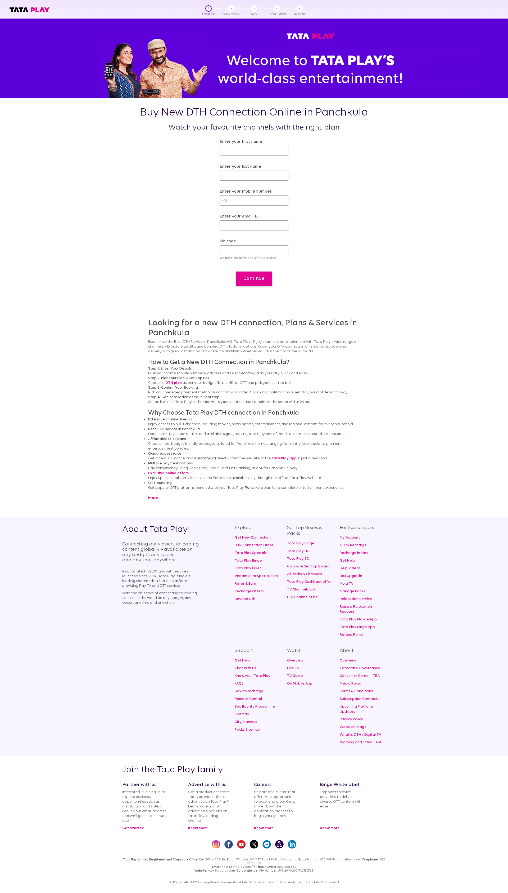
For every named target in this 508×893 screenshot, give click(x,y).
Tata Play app (284, 458)
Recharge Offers (249, 591)
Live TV (293, 668)
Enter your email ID (239, 216)
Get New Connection (253, 538)
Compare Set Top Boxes (308, 566)
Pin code (228, 241)
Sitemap (242, 714)
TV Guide (295, 676)
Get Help (347, 561)
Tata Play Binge (248, 561)
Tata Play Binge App (357, 627)
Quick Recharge (353, 545)
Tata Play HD (298, 551)
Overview (295, 661)
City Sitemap (246, 722)
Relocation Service (356, 599)
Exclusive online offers (168, 473)
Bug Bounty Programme (255, 707)
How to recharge (249, 691)
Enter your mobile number (246, 191)
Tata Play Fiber (248, 568)
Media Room (350, 684)
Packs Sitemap (247, 730)
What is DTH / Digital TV (360, 735)
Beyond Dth (245, 599)
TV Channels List (301, 590)
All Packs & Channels (304, 574)
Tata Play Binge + (302, 543)
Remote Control (248, 699)
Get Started (133, 828)
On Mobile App (299, 684)
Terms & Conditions (356, 691)
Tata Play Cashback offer (309, 582)
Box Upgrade (351, 576)
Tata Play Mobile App (358, 619)
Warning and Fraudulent (361, 742)
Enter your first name (241, 142)
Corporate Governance (360, 668)
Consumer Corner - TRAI (360, 676)
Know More (198, 828)
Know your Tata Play (252, 676)
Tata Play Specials (251, 553)
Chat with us (245, 668)
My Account (350, 538)
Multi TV (346, 584)
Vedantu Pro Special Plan (256, 576)
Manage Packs (352, 591)
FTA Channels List (302, 597)
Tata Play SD (298, 559)
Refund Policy (351, 635)
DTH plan (173, 383)
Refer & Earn (245, 584)
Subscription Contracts (359, 699)
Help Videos (350, 568)
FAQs (239, 684)
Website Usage (353, 727)
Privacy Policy (351, 719)
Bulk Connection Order (254, 545)
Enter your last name (240, 167)
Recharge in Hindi (354, 553)
